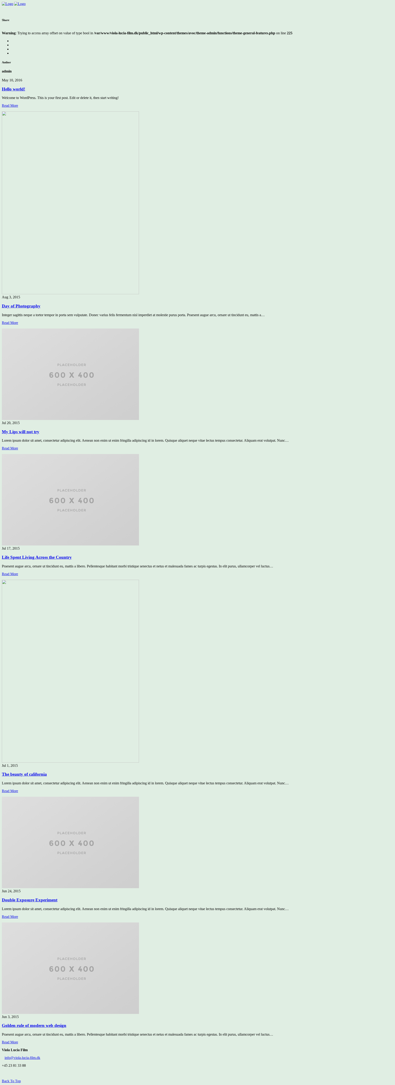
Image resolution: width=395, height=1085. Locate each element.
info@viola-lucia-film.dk (22, 1058)
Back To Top (11, 1081)
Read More (10, 105)
